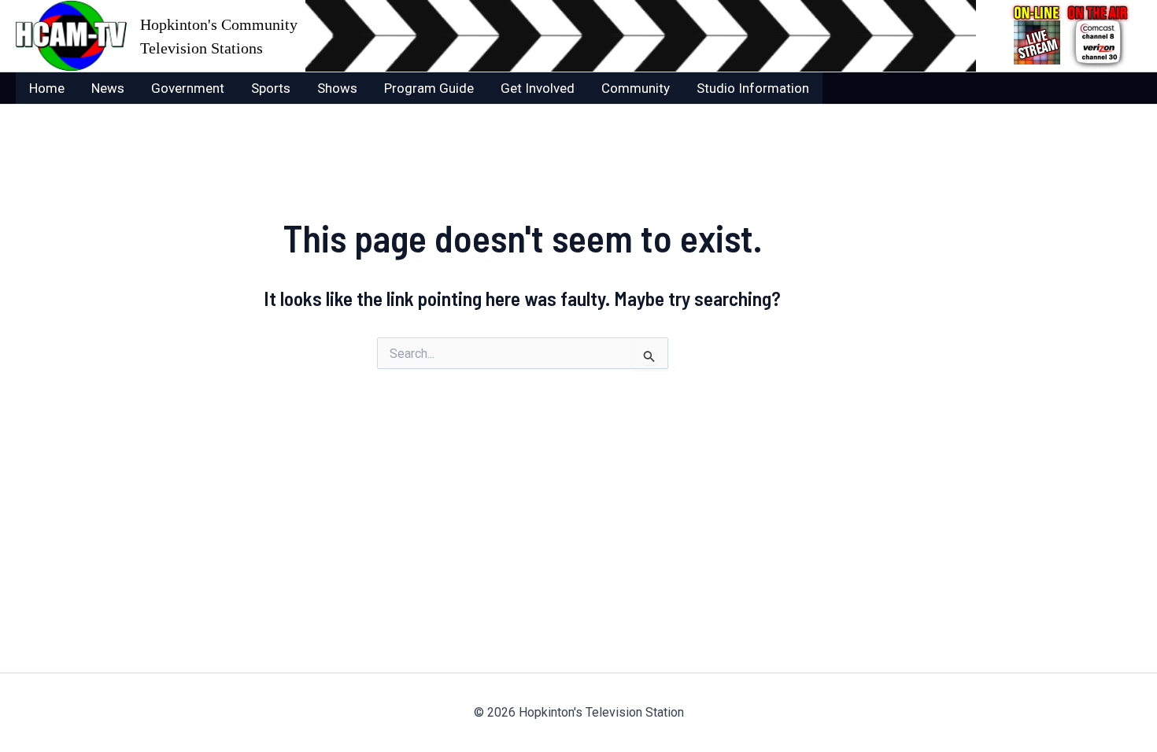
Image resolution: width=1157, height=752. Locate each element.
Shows (337, 88)
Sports (270, 88)
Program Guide (429, 88)
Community (635, 88)
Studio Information (753, 88)
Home (47, 88)
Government (187, 88)
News (107, 88)
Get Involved (538, 88)
